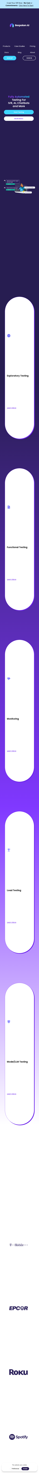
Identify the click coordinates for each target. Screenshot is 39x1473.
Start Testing (19, 112)
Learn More (11, 408)
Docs (6, 52)
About (32, 52)
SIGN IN (29, 58)
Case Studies (19, 46)
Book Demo (18, 119)
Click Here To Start (26, 5)
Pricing (32, 46)
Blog (19, 52)
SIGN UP (10, 58)
